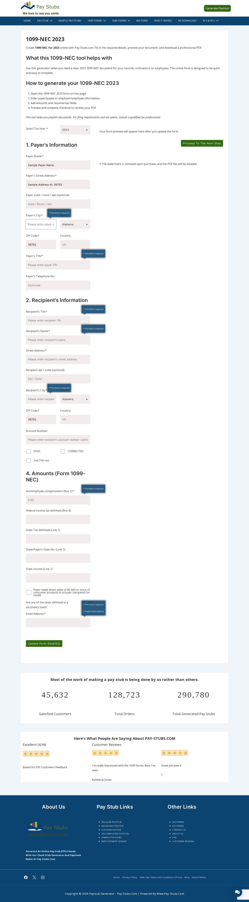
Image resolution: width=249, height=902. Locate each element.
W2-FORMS (178, 822)
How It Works (163, 20)
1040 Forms (119, 20)
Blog (187, 877)
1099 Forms (95, 20)
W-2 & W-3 (209, 20)
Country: (65, 236)
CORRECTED (75, 451)
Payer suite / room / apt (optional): (48, 195)
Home (27, 20)
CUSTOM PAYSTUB (111, 829)
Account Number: (37, 431)
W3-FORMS (178, 825)
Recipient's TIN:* (36, 311)
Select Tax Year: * (37, 128)
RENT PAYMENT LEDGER (114, 841)
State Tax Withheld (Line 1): (43, 530)
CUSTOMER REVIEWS (183, 841)
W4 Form (142, 20)
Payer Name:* (35, 156)
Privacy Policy (129, 877)
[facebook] (26, 877)
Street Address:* (36, 350)
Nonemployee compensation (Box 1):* (50, 491)
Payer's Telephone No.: (40, 276)
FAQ (174, 837)
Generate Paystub (217, 8)
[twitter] (34, 877)
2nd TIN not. (41, 460)
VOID (36, 451)
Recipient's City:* (36, 390)
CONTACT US (179, 829)
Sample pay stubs (69, 20)
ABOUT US (177, 833)
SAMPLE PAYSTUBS (111, 837)
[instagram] (43, 877)
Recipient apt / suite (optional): (45, 370)
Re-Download (187, 20)
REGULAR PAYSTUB (111, 822)
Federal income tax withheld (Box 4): (48, 510)
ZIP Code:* (32, 236)
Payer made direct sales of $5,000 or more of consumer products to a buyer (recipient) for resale (61, 592)
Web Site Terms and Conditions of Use (161, 877)
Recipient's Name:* (38, 331)
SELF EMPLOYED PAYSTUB (115, 833)
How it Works (199, 877)
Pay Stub (42, 20)
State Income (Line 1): (39, 569)
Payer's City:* (34, 215)
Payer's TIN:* (34, 256)
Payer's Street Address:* (41, 175)
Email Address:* (36, 614)
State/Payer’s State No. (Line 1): (46, 549)
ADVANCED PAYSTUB (112, 825)
